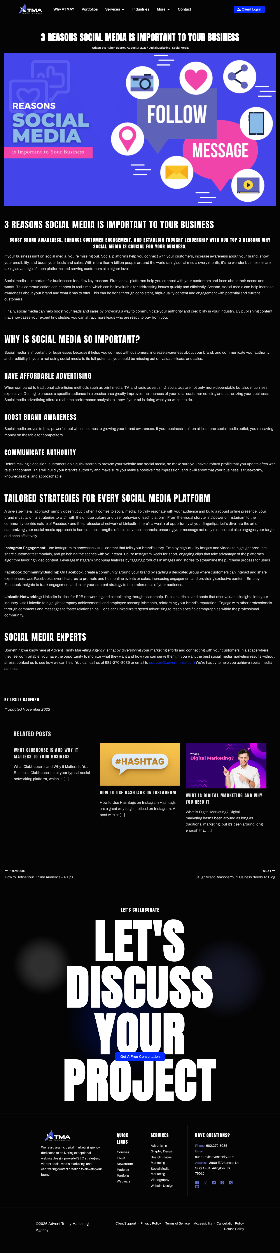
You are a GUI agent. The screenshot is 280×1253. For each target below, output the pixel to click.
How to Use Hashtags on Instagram (138, 792)
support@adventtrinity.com (172, 662)
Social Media (180, 47)
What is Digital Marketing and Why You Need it (224, 798)
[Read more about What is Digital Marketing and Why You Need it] (226, 765)
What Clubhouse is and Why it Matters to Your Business (46, 753)
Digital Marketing (159, 47)
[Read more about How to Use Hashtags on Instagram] (140, 764)
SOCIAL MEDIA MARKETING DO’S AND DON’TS (140, 686)
